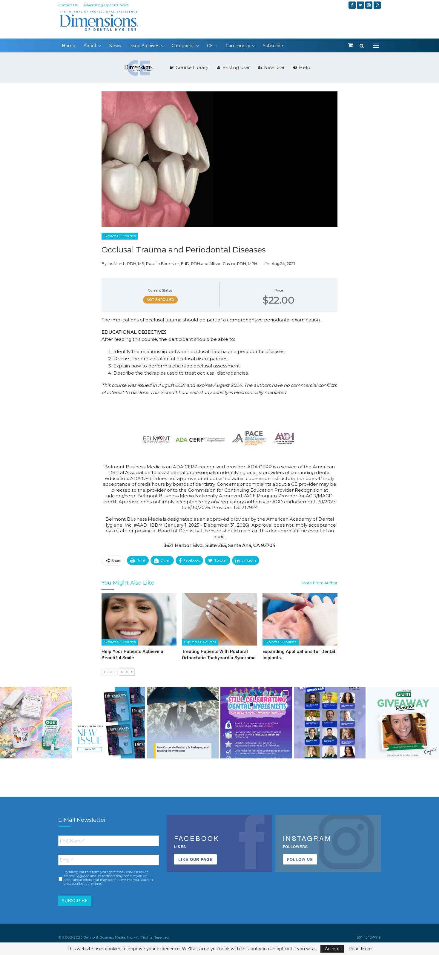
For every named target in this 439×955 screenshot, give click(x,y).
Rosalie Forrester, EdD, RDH (173, 263)
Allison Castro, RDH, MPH (233, 263)
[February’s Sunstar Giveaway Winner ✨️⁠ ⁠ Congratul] (403, 722)
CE (210, 45)
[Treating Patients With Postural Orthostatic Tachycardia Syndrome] (219, 619)
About (90, 45)
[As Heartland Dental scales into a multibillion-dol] (183, 722)
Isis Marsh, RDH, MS (126, 263)
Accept (332, 948)
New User (274, 67)
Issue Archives (144, 45)
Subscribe (273, 45)
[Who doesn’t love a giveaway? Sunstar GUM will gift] (36, 722)
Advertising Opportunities (105, 5)
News (115, 45)
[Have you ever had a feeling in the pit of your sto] (109, 722)
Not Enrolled (160, 300)
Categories (183, 45)
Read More (360, 949)
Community (237, 45)
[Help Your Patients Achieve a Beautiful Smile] (139, 619)
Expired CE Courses (120, 236)
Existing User (235, 67)
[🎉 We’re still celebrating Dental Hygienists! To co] (256, 722)
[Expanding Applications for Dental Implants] (300, 619)
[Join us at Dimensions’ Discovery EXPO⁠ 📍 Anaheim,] (330, 722)
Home (68, 45)
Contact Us (67, 5)
